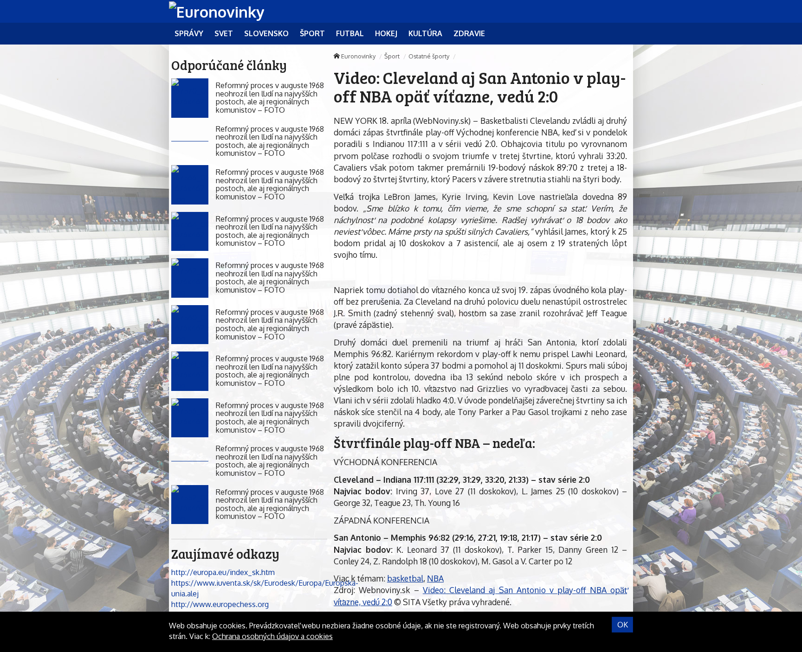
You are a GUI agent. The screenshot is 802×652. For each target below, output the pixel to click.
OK (622, 624)
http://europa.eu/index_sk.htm (223, 572)
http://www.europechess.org (220, 604)
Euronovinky (358, 56)
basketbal (405, 578)
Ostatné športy (428, 56)
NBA (435, 578)
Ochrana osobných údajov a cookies (272, 636)
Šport (392, 56)
